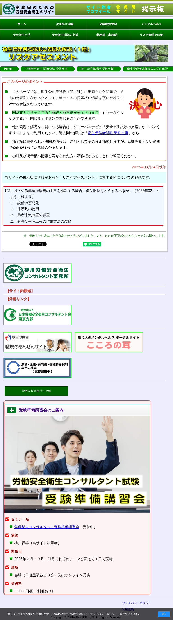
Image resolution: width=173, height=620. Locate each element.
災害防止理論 (65, 24)
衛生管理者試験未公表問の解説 (147, 68)
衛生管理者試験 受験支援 (97, 68)
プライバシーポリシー (103, 614)
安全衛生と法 (21, 34)
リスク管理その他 (151, 34)
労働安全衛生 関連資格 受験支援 (46, 68)
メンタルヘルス (151, 24)
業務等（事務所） (108, 34)
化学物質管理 (108, 24)
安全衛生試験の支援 (65, 34)
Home (8, 68)
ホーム (21, 24)
